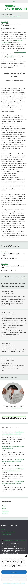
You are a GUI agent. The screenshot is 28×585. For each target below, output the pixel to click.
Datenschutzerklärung (15, 583)
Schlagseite (5, 513)
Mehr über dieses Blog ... (17, 407)
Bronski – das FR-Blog (13, 7)
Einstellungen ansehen (14, 580)
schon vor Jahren (10, 56)
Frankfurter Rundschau (8, 540)
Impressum (23, 583)
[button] (26, 556)
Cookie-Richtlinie (6, 583)
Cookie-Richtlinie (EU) (6, 534)
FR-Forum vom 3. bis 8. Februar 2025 (12, 267)
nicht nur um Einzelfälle (20, 52)
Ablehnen (14, 576)
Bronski (14, 28)
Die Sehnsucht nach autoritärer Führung (13, 255)
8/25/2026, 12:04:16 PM (20, 540)
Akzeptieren (14, 572)
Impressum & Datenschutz (8, 532)
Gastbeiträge (4, 21)
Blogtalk (4, 506)
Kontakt (3, 529)
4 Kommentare (6, 30)
